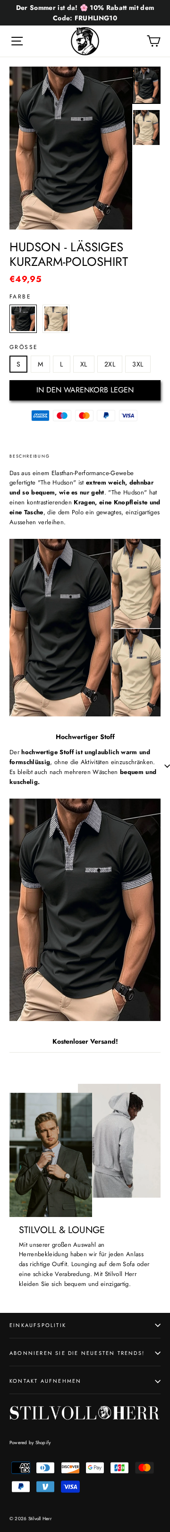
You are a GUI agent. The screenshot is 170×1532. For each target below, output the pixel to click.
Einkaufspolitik (37, 1325)
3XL (137, 364)
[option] (70, 148)
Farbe (20, 296)
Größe (23, 347)
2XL (109, 364)
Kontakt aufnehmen (45, 1381)
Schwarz (23, 319)
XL (83, 364)
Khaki (56, 319)
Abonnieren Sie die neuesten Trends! (76, 1353)
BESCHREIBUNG (29, 456)
